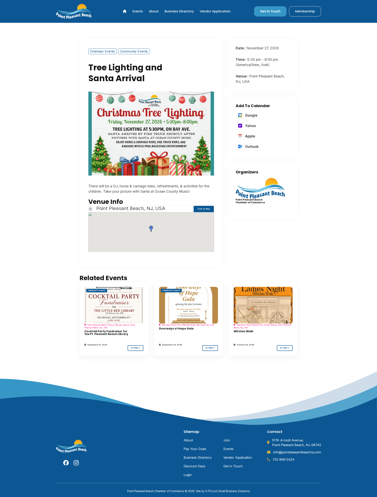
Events (138, 11)
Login (188, 475)
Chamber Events (102, 51)
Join (226, 440)
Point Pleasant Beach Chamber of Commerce (250, 201)
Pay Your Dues (195, 449)
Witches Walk (243, 331)
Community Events (134, 51)
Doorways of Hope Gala (176, 328)
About (154, 11)
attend (135, 348)
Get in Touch (270, 11)
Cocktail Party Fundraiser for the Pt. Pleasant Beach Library (106, 332)
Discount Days (194, 466)
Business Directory (179, 11)
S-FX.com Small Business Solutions (227, 491)
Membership (305, 11)
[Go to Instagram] (76, 463)
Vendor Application (215, 11)
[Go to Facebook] (66, 463)
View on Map (204, 209)
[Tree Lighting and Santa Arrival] (113, 305)
